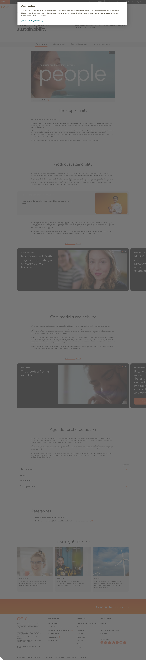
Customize (38, 20)
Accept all (26, 20)
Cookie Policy (41, 15)
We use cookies (28, 6)
